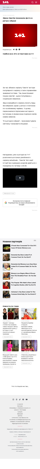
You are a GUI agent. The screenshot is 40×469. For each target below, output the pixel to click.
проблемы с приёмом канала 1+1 (20, 407)
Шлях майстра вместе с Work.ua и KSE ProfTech (15, 9)
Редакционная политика (20, 423)
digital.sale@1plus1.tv (20, 447)
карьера (20, 411)
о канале (20, 404)
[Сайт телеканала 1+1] (6, 2)
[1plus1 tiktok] (19, 399)
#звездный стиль (9, 193)
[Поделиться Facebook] (16, 49)
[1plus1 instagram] (13, 399)
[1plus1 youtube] (26, 399)
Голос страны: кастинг (8, 7)
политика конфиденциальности (20, 419)
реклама (20, 406)
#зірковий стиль (8, 336)
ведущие (20, 413)
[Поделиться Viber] (19, 49)
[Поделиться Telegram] (13, 49)
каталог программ (20, 409)
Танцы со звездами (27, 349)
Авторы (20, 415)
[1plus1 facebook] (23, 399)
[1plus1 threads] (16, 399)
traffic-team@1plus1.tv (20, 451)
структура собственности (20, 417)
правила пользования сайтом (20, 421)
